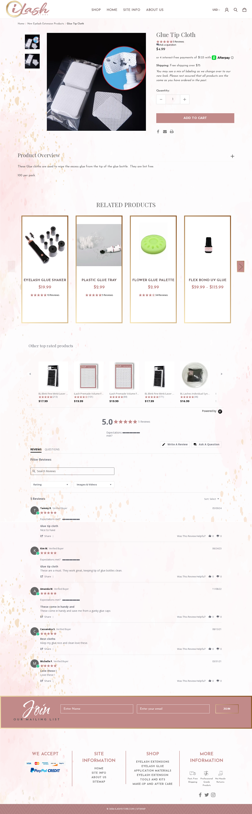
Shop (96, 10)
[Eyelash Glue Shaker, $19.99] (44, 245)
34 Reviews (161, 295)
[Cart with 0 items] (244, 9)
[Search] (235, 9)
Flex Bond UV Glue (207, 280)
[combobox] (50, 484)
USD (215, 10)
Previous (11, 266)
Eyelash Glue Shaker (45, 280)
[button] (30, 374)
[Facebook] (158, 131)
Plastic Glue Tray (99, 280)
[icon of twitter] (206, 795)
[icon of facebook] (200, 795)
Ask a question (168, 44)
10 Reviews (53, 295)
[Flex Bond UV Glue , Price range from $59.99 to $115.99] (207, 245)
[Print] (172, 131)
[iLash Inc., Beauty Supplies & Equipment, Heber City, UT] (45, 780)
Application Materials (152, 770)
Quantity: (163, 90)
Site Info (131, 10)
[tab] (175, 444)
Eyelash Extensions (152, 762)
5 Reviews (178, 41)
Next (240, 266)
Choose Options (207, 263)
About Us (154, 10)
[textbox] (221, 500)
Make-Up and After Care (153, 784)
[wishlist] (60, 223)
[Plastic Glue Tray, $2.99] (99, 245)
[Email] (165, 131)
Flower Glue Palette (153, 280)
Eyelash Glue (152, 766)
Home (112, 10)
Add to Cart (45, 263)
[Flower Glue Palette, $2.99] (153, 245)
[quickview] (60, 233)
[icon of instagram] (213, 795)
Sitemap (99, 782)
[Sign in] (226, 9)
